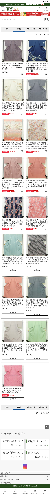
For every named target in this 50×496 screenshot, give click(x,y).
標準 (7, 29)
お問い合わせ (42, 457)
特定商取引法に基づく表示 (9, 479)
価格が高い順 (43, 29)
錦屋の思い (4, 476)
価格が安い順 (31, 29)
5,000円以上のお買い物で (23, 4)
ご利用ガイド (5, 473)
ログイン (47, 1)
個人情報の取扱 (5, 483)
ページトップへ (47, 427)
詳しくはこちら (16, 445)
